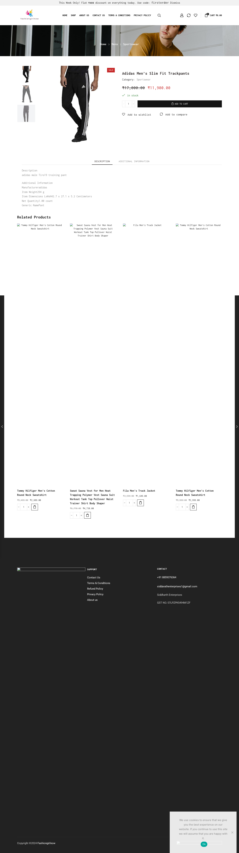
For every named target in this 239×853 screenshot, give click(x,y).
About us (84, 15)
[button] (34, 507)
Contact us (99, 15)
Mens (115, 44)
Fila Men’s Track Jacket (139, 490)
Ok (204, 844)
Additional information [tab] (134, 161)
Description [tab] (102, 161)
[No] (232, 832)
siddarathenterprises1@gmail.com (177, 586)
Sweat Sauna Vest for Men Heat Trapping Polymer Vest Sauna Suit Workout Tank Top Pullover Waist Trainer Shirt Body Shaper (92, 497)
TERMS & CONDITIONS (119, 15)
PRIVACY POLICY (142, 15)
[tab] (102, 161)
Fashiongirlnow (46, 843)
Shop (73, 15)
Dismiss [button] (175, 2)
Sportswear (131, 44)
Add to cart (181, 103)
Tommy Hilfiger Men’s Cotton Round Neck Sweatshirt (36, 492)
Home (64, 15)
